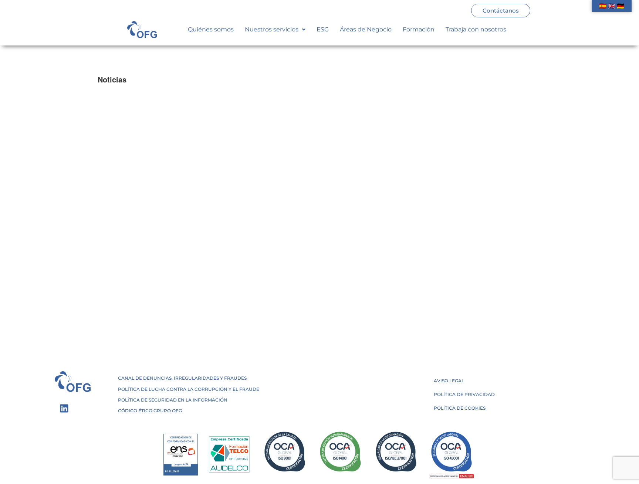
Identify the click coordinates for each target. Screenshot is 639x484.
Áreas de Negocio (366, 29)
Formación (419, 29)
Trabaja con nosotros (476, 29)
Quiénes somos (211, 29)
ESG (323, 29)
